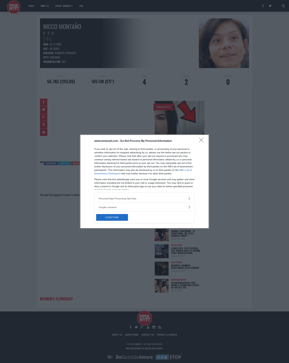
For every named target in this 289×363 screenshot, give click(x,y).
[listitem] (144, 198)
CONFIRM (112, 217)
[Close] (202, 141)
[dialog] (144, 181)
